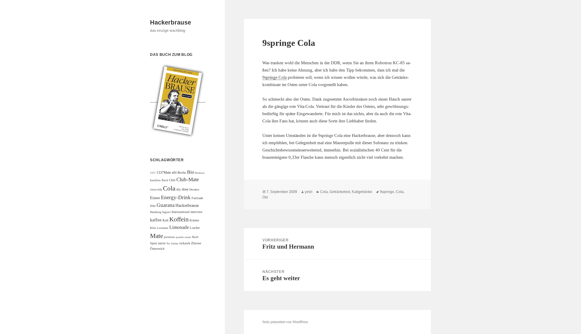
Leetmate (162, 228)
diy (178, 189)
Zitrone (196, 243)
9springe (387, 192)
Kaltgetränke (362, 192)
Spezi (153, 243)
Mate (156, 235)
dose (185, 189)
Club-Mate (187, 179)
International (181, 212)
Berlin (181, 172)
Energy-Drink (176, 197)
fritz (153, 206)
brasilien (155, 180)
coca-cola (156, 189)
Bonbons (199, 173)
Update (174, 243)
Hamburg (155, 212)
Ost (265, 197)
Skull (195, 237)
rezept (188, 237)
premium (169, 237)
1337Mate (163, 172)
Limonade (179, 227)
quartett (180, 237)
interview (196, 212)
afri (174, 172)
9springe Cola (274, 77)
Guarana (166, 205)
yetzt (308, 192)
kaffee (156, 219)
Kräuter (194, 220)
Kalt (165, 220)
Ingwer (166, 212)
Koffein (179, 219)
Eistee (155, 197)
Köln (153, 228)
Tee (168, 243)
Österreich (157, 248)
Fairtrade (197, 198)
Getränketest (340, 192)
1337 (152, 173)
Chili (172, 180)
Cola (169, 188)
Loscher (195, 228)
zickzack (184, 243)
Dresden (194, 189)
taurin (161, 243)
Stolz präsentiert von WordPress (285, 322)
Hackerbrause (170, 22)
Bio (190, 172)
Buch (165, 180)
